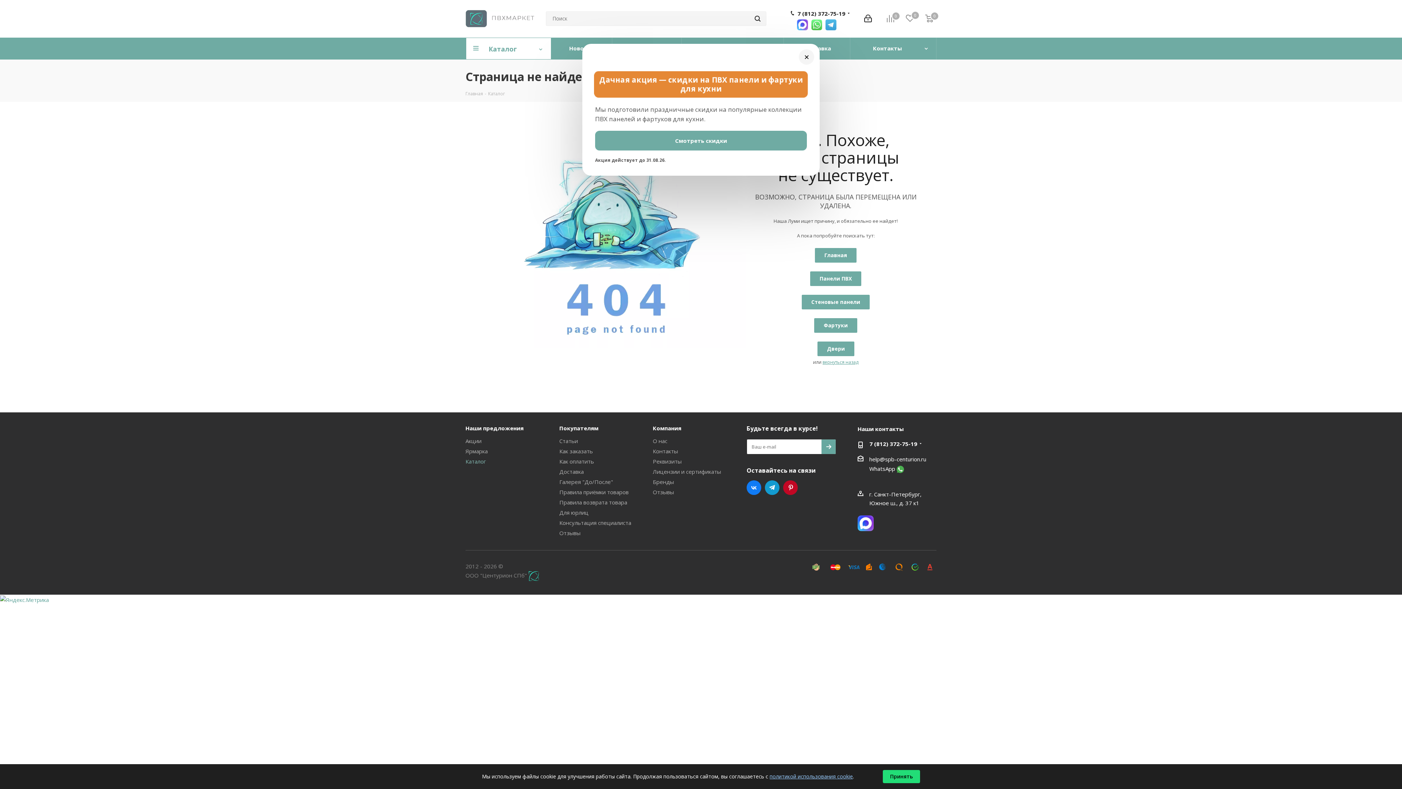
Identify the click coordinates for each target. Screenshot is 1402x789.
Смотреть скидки (701, 140)
